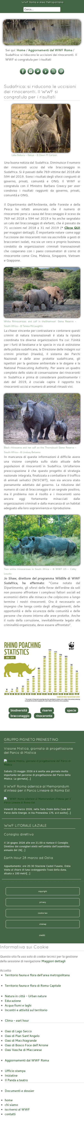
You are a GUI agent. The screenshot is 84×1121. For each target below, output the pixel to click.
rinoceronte (44, 716)
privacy (42, 902)
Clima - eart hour (17, 1020)
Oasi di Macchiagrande (21, 1040)
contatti (10, 1114)
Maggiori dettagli (53, 961)
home (9, 1100)
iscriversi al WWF (17, 1109)
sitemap (42, 924)
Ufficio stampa (15, 1071)
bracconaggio (20, 716)
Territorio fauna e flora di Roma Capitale (33, 985)
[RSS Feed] (53, 74)
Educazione (13, 1001)
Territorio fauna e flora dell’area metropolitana (37, 975)
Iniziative (11, 1075)
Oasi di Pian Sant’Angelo (22, 1036)
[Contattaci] (61, 74)
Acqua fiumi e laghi (18, 1005)
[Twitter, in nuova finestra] (37, 74)
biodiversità (19, 710)
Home (21, 50)
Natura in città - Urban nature (26, 996)
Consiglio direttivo (19, 834)
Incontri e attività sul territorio (26, 1010)
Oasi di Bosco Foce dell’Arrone (26, 1045)
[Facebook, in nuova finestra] (22, 74)
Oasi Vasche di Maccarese (23, 1050)
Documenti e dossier (19, 1091)
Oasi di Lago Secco (18, 1031)
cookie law (42, 913)
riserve (47, 710)
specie (71, 710)
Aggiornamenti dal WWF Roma (50, 50)
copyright (42, 891)
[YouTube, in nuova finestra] (45, 74)
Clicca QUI (72, 228)
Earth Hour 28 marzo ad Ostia (28, 858)
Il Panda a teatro (16, 1080)
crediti (42, 935)
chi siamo (11, 1105)
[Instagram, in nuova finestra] (30, 74)
